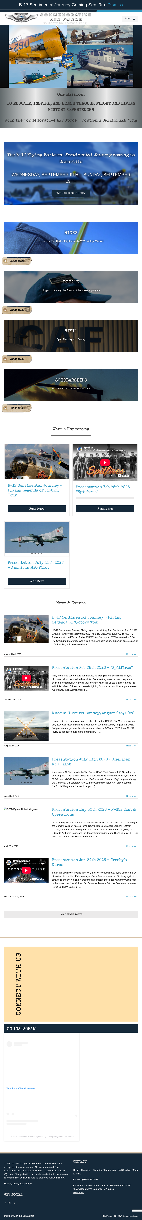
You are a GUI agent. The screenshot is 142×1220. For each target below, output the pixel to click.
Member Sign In (12, 1216)
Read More (37, 509)
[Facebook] (5, 1203)
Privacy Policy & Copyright (18, 1183)
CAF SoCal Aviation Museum (22, 1136)
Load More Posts (71, 914)
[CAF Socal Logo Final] (48, 13)
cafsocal (41, 1136)
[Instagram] (10, 1203)
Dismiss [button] (115, 4)
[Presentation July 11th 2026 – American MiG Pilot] (37, 537)
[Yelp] (14, 1203)
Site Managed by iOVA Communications (119, 1216)
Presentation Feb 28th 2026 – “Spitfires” (92, 668)
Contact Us (28, 1216)
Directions (78, 1192)
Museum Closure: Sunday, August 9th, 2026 (93, 713)
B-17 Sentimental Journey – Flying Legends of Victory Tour (35, 490)
